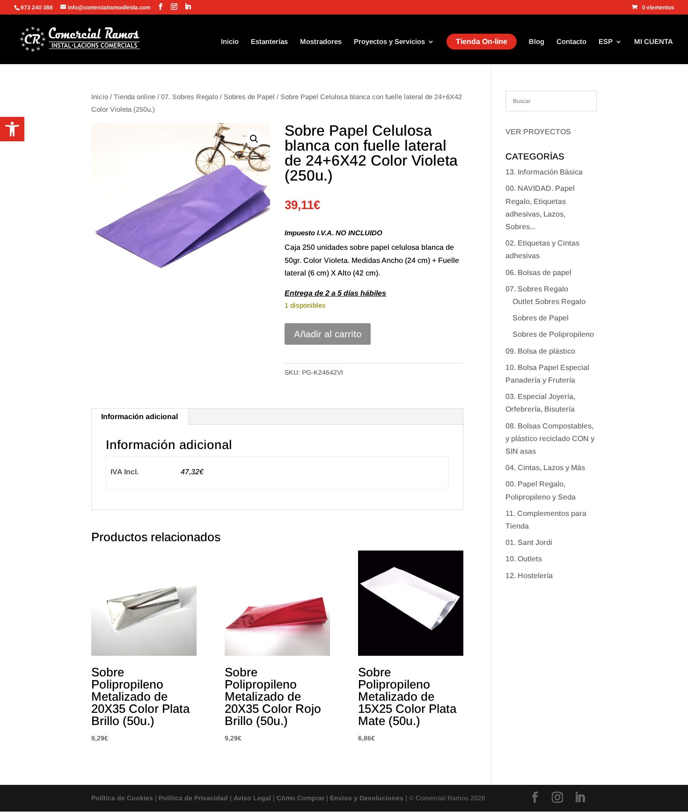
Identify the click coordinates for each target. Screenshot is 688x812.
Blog (536, 41)
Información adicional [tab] (139, 416)
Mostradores (321, 41)
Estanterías (269, 41)
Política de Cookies (122, 798)
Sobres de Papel (249, 97)
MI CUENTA (653, 41)
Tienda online (134, 97)
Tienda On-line (481, 41)
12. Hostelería (529, 576)
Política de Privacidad (193, 798)
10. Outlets (523, 559)
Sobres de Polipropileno (553, 334)
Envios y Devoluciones (366, 798)
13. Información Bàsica (544, 172)
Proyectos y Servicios (389, 41)
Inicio (230, 41)
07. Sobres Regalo (189, 97)
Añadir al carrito (327, 334)
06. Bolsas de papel (538, 272)
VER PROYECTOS (538, 132)
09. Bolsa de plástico (540, 351)
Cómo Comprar (300, 798)
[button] (12, 129)
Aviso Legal (252, 798)
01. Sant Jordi (528, 542)
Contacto (571, 41)
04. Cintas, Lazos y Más (545, 467)
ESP (606, 41)
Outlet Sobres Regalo (549, 301)
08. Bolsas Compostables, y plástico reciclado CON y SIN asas (549, 438)
